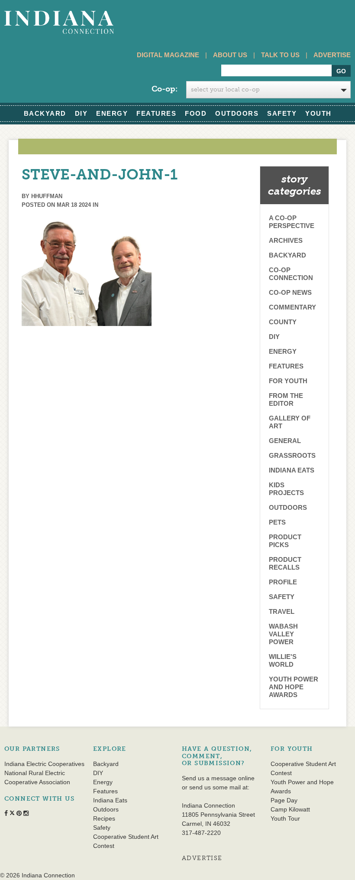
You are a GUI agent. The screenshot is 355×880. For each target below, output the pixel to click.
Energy (112, 113)
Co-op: (165, 89)
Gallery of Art (289, 422)
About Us (230, 55)
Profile (283, 582)
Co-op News (290, 292)
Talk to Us (280, 55)
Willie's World (283, 660)
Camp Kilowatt (290, 809)
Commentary (292, 307)
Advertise (332, 55)
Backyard (45, 113)
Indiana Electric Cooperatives (44, 763)
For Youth (288, 381)
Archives (286, 240)
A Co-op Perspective (291, 221)
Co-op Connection (291, 273)
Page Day (284, 800)
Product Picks (285, 540)
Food (196, 113)
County (283, 322)
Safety (282, 113)
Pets (277, 522)
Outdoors (236, 113)
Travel (281, 611)
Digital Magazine (168, 55)
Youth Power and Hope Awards (293, 686)
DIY (81, 113)
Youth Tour (285, 818)
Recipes (104, 818)
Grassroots (292, 455)
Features (156, 113)
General (285, 440)
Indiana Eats (291, 470)
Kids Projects (286, 488)
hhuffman (46, 196)
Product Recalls (285, 563)
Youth (318, 113)
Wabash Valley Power (283, 634)
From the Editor (286, 399)
